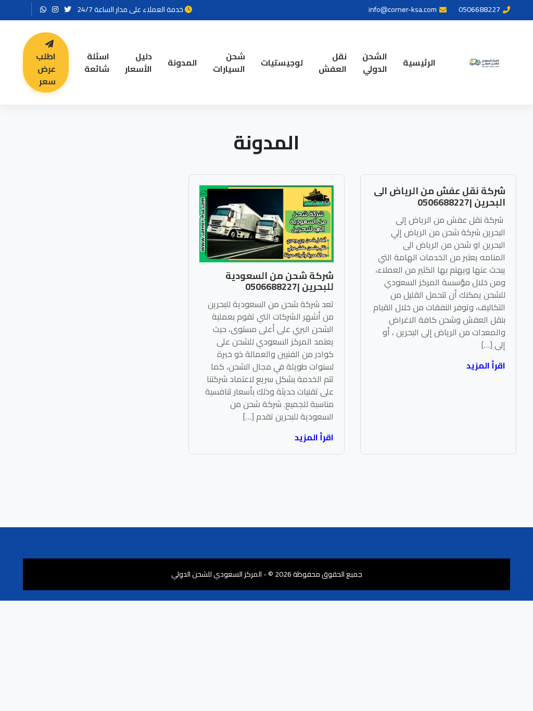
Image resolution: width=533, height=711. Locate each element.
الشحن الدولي (374, 62)
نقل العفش (333, 62)
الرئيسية (419, 62)
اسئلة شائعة (96, 62)
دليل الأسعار (138, 62)
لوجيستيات (282, 62)
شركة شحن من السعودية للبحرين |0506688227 (279, 281)
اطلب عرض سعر (46, 68)
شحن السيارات (229, 62)
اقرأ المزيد (485, 365)
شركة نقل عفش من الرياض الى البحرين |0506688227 (439, 196)
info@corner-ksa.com (403, 9)
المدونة (182, 62)
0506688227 (479, 9)
